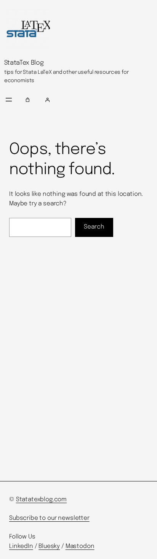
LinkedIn (21, 546)
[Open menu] (8, 99)
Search (94, 227)
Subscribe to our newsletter (49, 518)
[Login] (97, 99)
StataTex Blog (24, 63)
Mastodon (80, 546)
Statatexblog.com (41, 500)
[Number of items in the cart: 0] (27, 99)
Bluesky (49, 546)
